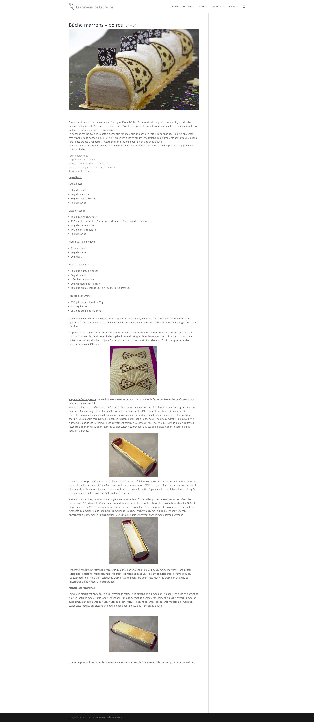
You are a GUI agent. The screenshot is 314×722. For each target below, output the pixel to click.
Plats (201, 6)
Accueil (175, 6)
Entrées (187, 6)
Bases (232, 6)
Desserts (217, 6)
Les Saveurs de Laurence (108, 717)
